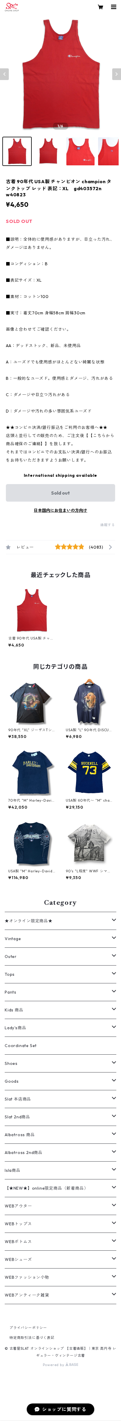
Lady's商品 (15, 1027)
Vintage (13, 938)
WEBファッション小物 (27, 1277)
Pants (10, 992)
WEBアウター (18, 1206)
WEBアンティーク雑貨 (27, 1295)
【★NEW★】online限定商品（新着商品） (46, 1188)
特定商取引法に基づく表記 (32, 1337)
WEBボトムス (18, 1241)
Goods (12, 1081)
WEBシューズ (18, 1259)
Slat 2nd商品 (17, 1117)
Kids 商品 (14, 1010)
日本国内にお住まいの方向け (60, 510)
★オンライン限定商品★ (29, 920)
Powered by (54, 1365)
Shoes (11, 1063)
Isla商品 (13, 1170)
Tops (10, 974)
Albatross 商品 (20, 1134)
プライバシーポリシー (28, 1327)
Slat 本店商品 (18, 1099)
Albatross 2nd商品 (24, 1152)
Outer (11, 956)
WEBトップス (18, 1223)
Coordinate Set (21, 1045)
